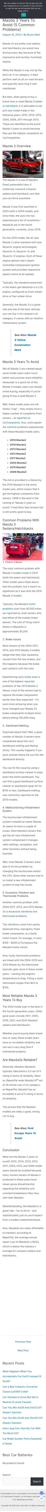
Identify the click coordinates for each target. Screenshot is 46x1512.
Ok (23, 15)
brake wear (31, 676)
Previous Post (23, 1341)
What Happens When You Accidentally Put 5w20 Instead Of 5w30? (22, 1376)
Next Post (23, 1350)
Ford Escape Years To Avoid (25, 1133)
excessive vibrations (20, 911)
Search (7, 1474)
